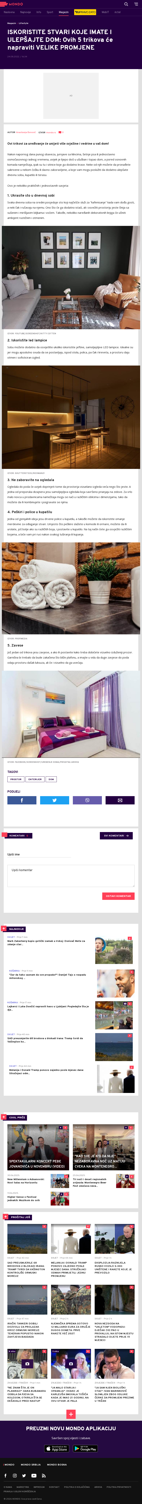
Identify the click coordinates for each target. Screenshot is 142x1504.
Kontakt (54, 1487)
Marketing (23, 1487)
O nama (8, 1487)
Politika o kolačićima (77, 1487)
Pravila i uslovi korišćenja (20, 1491)
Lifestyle (23, 23)
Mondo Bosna (57, 1464)
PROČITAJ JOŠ (20, 1217)
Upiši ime (13, 855)
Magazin (11, 23)
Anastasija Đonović (26, 132)
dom (51, 779)
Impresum (39, 1487)
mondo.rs (51, 133)
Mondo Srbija (31, 1464)
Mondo (9, 1464)
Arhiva (98, 1487)
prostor (15, 779)
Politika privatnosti (119, 1487)
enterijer (35, 779)
